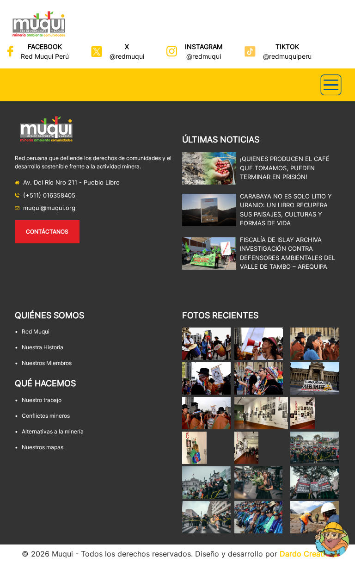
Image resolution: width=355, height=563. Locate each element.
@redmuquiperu (287, 56)
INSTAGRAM (203, 46)
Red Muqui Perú (45, 56)
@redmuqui (127, 56)
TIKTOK (287, 46)
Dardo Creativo (307, 553)
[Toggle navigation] (331, 85)
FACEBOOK (45, 46)
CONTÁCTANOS (47, 231)
